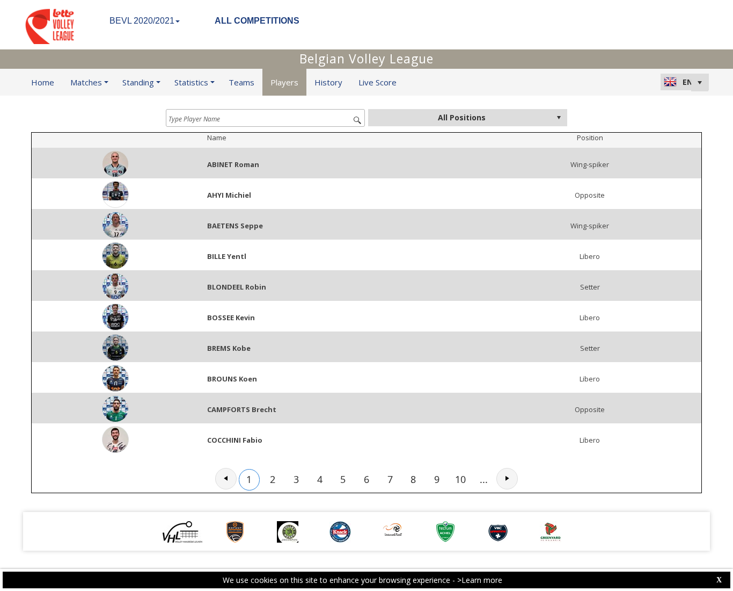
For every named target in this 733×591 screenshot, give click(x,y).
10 (460, 479)
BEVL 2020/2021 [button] (141, 20)
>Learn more (479, 580)
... (484, 479)
